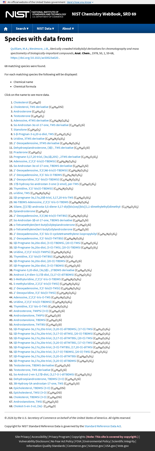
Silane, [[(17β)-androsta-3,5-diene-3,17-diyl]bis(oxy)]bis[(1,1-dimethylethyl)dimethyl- (67, 206)
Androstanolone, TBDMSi (30, 320)
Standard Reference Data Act (102, 426)
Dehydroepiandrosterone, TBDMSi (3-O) (39, 379)
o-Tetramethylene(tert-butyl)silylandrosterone (43, 229)
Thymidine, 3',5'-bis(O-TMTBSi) (33, 256)
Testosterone (22, 116)
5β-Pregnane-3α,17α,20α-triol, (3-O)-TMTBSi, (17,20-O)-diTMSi (53, 347)
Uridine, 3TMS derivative (29, 138)
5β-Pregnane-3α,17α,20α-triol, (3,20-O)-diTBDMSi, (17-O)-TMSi (53, 329)
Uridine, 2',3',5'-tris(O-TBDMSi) (33, 302)
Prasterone (21, 152)
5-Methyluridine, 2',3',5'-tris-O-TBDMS (37, 279)
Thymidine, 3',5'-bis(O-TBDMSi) (33, 188)
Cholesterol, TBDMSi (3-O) (30, 397)
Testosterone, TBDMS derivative (34, 365)
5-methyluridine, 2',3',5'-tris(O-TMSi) (36, 283)
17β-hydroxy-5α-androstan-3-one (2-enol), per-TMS (46, 184)
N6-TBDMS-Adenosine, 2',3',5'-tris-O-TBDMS (41, 202)
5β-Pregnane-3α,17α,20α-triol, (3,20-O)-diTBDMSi (45, 361)
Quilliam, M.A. (19, 48)
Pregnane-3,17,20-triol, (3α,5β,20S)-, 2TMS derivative (47, 157)
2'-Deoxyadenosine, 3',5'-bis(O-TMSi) (37, 288)
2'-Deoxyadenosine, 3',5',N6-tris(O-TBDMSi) (41, 170)
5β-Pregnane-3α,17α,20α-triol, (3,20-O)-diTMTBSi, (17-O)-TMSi (53, 342)
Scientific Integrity (123, 441)
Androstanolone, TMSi (28, 401)
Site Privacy (22, 437)
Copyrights (78, 437)
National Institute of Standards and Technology (36, 14)
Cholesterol (21, 102)
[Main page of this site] (6, 28)
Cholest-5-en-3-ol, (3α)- (28, 406)
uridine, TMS (22, 193)
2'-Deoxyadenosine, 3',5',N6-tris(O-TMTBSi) (41, 215)
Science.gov (95, 446)
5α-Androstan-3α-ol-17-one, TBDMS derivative (43, 166)
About (66, 28)
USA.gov (110, 446)
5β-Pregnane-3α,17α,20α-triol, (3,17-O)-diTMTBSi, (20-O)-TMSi (53, 338)
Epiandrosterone (24, 211)
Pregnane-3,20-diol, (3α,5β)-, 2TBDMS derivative (44, 270)
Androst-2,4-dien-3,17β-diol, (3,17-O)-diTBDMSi (44, 274)
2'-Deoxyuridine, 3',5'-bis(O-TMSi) (35, 293)
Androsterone (22, 111)
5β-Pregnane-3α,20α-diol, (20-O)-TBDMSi (40, 261)
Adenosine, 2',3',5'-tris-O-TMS (32, 297)
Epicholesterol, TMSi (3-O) (30, 392)
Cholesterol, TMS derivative (31, 107)
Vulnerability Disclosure (34, 441)
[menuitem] (6, 28)
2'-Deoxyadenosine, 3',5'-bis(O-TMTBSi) (39, 238)
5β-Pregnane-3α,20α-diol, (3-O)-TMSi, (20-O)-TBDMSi (47, 247)
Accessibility (39, 437)
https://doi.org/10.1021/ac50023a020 (34, 58)
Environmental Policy (96, 441)
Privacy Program (59, 437)
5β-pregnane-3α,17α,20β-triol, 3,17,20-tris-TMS (43, 197)
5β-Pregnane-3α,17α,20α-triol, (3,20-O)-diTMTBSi (45, 356)
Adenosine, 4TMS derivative (31, 120)
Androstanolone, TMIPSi (29, 315)
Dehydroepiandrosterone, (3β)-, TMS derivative (44, 147)
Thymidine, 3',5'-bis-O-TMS (31, 306)
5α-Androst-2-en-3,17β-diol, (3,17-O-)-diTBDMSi (44, 374)
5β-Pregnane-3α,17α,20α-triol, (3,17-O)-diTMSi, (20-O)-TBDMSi (53, 333)
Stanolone (20, 129)
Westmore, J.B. (39, 48)
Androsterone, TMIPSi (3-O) (31, 311)
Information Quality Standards (45, 446)
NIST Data (44, 28)
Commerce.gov (76, 446)
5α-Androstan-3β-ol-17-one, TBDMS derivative (43, 220)
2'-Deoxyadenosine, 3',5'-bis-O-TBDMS (38, 175)
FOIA (78, 441)
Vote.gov (123, 446)
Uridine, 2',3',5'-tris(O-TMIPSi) (32, 252)
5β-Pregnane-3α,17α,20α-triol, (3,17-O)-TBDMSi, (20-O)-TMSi (52, 352)
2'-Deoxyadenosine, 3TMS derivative (37, 143)
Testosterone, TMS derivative (32, 370)
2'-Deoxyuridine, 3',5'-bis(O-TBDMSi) (37, 179)
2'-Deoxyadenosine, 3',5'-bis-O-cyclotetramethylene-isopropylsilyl (55, 234)
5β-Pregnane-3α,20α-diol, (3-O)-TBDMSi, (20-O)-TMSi (47, 243)
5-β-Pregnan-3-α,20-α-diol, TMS (34, 134)
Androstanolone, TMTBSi (30, 324)
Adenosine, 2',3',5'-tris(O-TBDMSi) (35, 161)
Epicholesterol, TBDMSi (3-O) (32, 388)
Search (21, 28)
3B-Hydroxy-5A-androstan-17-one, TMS (38, 383)
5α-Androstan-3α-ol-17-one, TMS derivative (41, 125)
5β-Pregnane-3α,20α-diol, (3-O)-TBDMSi (39, 265)
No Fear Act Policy (62, 441)
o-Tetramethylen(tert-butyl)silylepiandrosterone (44, 225)
